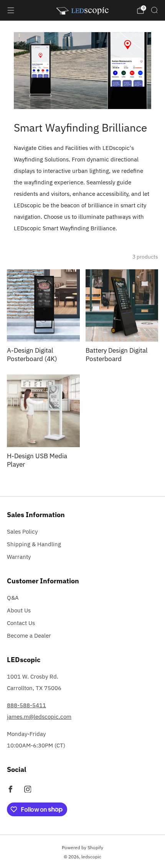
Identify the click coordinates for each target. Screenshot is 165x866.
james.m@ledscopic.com (39, 716)
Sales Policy (22, 531)
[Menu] (11, 10)
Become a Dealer (29, 635)
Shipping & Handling (34, 544)
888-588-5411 (26, 705)
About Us (19, 610)
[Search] (154, 10)
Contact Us (21, 623)
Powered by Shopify (82, 847)
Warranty (19, 556)
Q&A (13, 597)
